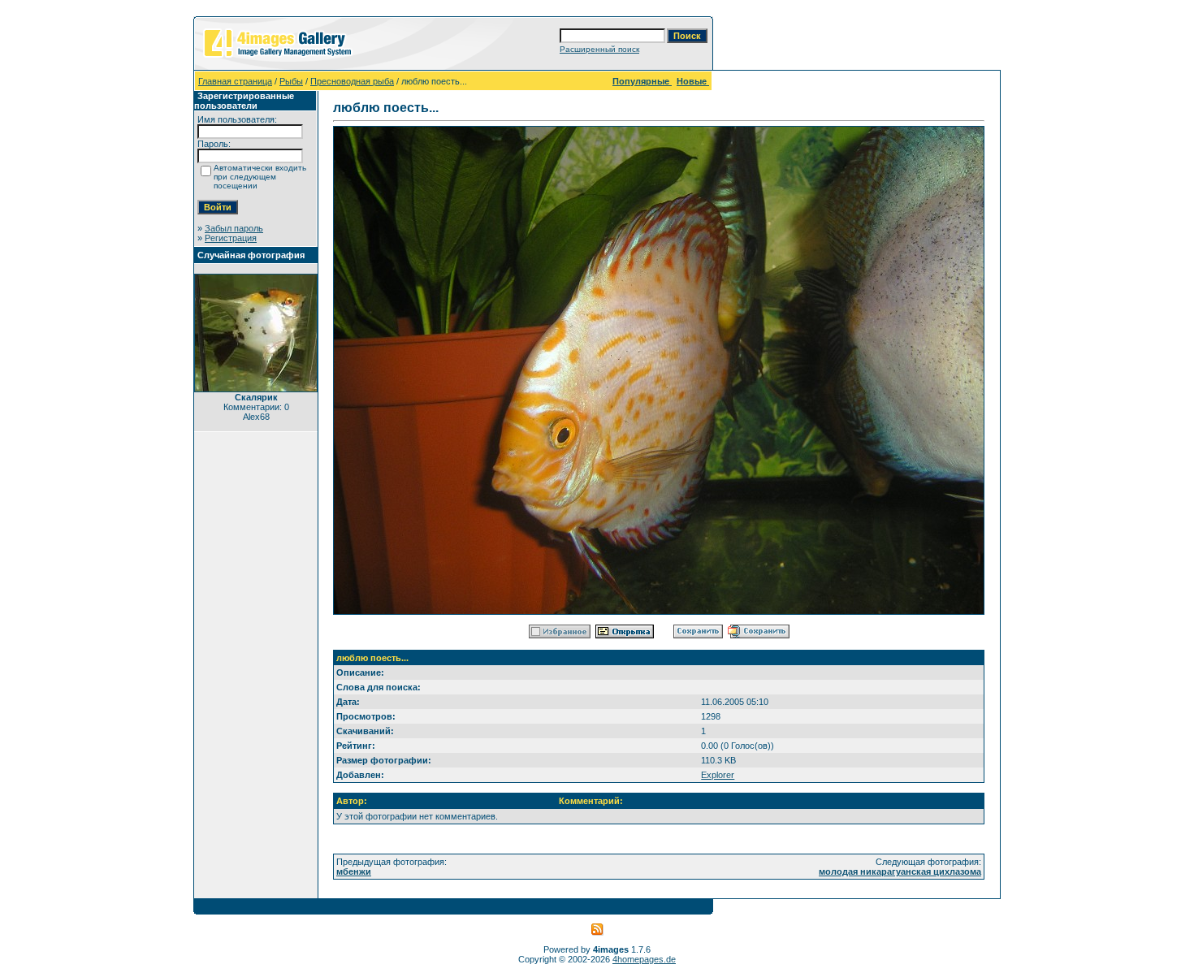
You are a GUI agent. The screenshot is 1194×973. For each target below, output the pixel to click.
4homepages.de (644, 959)
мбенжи (353, 871)
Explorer (717, 775)
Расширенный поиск (599, 49)
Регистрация (231, 238)
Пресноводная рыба (352, 81)
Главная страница (235, 81)
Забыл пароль (234, 228)
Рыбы (291, 81)
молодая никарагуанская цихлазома (900, 871)
